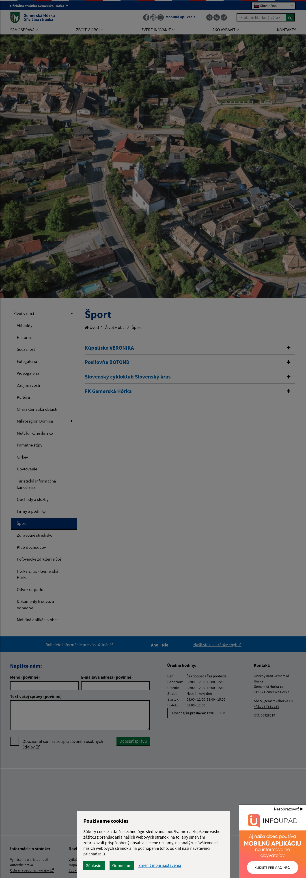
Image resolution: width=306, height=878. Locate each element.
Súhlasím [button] (94, 865)
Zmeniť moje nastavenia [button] (159, 865)
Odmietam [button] (121, 865)
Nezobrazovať (287, 809)
